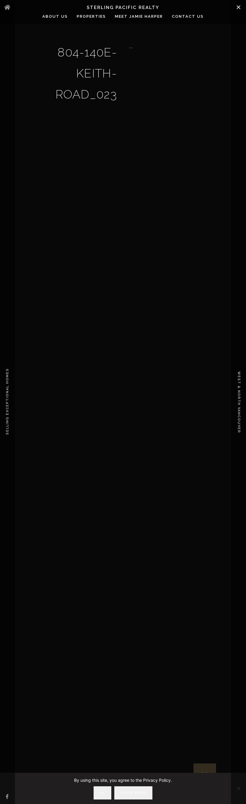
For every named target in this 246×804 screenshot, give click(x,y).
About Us (55, 16)
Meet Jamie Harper (139, 16)
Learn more (133, 793)
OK (102, 793)
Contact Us (188, 16)
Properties (91, 16)
